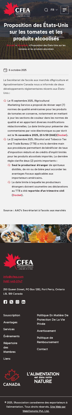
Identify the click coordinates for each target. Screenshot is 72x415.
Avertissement (46, 331)
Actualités (22, 45)
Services (9, 329)
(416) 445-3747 (12, 281)
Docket (61, 135)
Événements (11, 336)
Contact (42, 349)
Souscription (11, 315)
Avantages (10, 322)
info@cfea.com (13, 277)
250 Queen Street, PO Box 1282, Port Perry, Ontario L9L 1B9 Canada (34, 291)
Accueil (11, 45)
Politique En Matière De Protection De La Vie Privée (52, 319)
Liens (6, 359)
